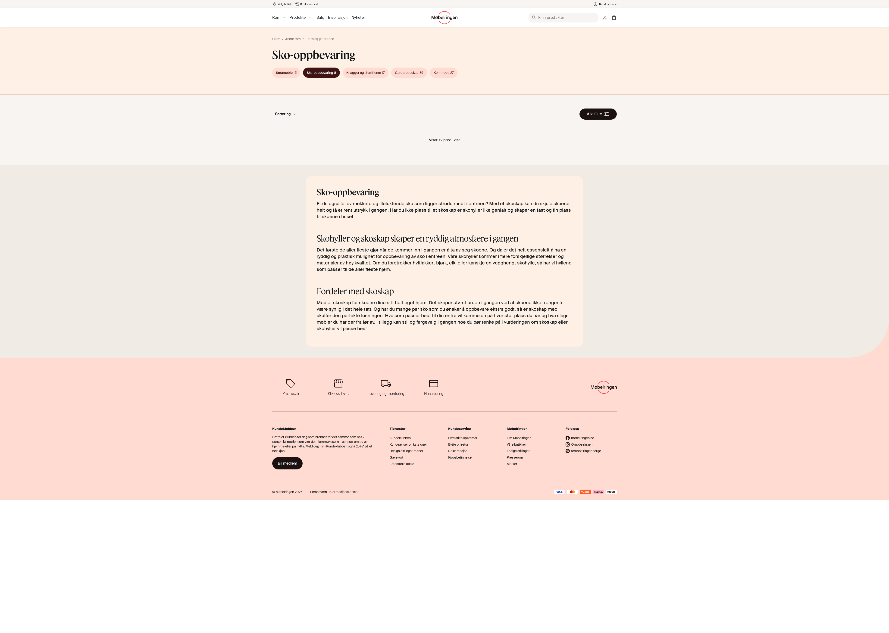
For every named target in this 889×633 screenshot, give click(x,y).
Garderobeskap (409, 73)
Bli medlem (287, 463)
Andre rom (293, 39)
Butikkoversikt (309, 4)
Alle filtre (594, 114)
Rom (276, 17)
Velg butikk (285, 4)
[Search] (534, 17)
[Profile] (604, 17)
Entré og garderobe (320, 39)
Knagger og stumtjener (365, 73)
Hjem (276, 39)
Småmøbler (286, 73)
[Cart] (614, 17)
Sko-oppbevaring (321, 73)
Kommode (444, 73)
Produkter (298, 17)
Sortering (283, 114)
